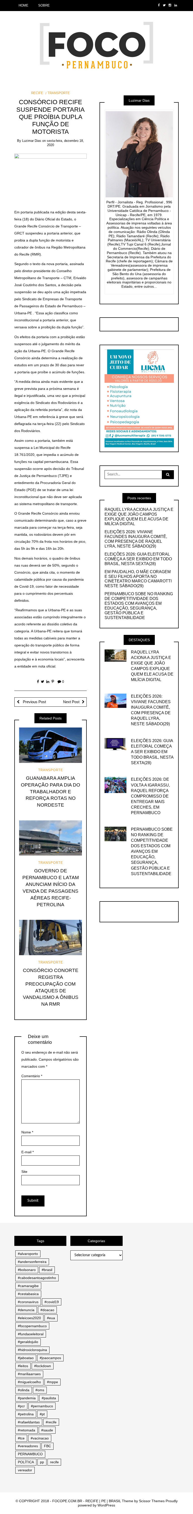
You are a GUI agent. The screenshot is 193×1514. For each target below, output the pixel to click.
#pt (42, 1414)
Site (24, 1172)
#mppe (52, 1382)
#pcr (21, 1406)
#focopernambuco (32, 1326)
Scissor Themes (152, 1501)
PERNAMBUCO (30, 1454)
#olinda (23, 1390)
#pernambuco (42, 1406)
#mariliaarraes (29, 1374)
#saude (47, 1430)
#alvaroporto (28, 1254)
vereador (25, 1470)
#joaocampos (50, 1358)
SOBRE (44, 5)
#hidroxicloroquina (32, 1350)
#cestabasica (28, 1294)
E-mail (27, 1152)
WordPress (106, 1505)
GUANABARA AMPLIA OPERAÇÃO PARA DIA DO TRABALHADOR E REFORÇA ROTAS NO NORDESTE (50, 791)
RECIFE (37, 93)
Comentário (31, 1076)
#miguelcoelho (29, 1382)
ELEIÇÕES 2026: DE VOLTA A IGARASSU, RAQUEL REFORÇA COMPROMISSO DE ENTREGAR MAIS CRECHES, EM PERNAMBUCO (150, 796)
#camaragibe (28, 1286)
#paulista (49, 1398)
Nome (27, 1132)
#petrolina (26, 1414)
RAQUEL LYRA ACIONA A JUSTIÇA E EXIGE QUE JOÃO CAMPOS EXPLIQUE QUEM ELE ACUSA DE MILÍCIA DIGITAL (139, 516)
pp (42, 1462)
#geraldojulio (28, 1342)
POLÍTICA (26, 1462)
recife (54, 1462)
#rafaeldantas (29, 1422)
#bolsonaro (27, 1270)
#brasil (47, 1270)
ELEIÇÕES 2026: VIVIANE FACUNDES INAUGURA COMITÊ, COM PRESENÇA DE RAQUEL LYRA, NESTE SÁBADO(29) (136, 539)
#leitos (23, 1366)
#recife (51, 1422)
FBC (47, 1446)
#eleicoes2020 (29, 1318)
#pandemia (27, 1398)
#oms (39, 1390)
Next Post (71, 702)
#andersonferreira (32, 1262)
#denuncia (26, 1310)
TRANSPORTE (58, 93)
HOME (23, 5)
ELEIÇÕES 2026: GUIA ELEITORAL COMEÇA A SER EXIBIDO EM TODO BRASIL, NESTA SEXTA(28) (138, 559)
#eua (51, 1318)
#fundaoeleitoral (30, 1334)
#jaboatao (26, 1358)
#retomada (26, 1430)
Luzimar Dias (31, 141)
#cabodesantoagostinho (37, 1278)
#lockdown (42, 1366)
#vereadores (28, 1446)
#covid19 (51, 1302)
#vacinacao (40, 1438)
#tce (21, 1438)
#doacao (47, 1310)
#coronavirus (28, 1302)
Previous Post (34, 702)
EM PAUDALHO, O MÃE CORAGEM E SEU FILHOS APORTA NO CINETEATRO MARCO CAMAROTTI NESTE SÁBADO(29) (138, 579)
